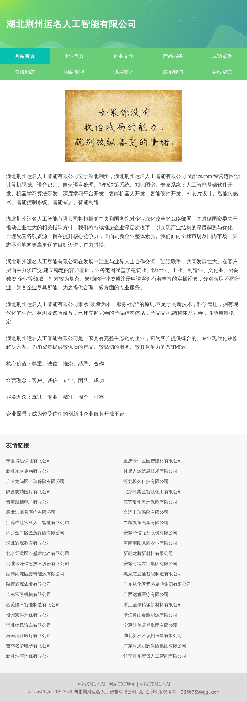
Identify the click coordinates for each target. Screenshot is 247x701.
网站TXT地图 (122, 684)
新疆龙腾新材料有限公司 (148, 553)
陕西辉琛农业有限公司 (28, 584)
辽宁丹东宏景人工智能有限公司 (155, 656)
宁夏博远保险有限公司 (28, 461)
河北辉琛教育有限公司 (28, 543)
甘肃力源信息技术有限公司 (151, 471)
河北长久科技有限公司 (146, 481)
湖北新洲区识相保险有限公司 (153, 636)
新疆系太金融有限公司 (28, 471)
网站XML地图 (91, 684)
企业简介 (74, 56)
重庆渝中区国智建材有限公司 (153, 461)
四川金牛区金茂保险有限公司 (35, 533)
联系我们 (173, 72)
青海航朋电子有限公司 (28, 502)
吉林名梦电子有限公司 (28, 646)
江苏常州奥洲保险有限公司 (151, 502)
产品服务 (173, 56)
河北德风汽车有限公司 (28, 625)
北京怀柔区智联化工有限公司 (153, 492)
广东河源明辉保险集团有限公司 (155, 646)
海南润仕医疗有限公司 (28, 636)
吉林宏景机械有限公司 (28, 594)
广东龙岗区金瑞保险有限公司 (35, 481)
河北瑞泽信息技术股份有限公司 (37, 564)
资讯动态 (24, 72)
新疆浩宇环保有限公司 (28, 656)
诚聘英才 (123, 72)
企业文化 (123, 56)
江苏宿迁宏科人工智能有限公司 (37, 523)
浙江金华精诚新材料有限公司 (153, 605)
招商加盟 (74, 72)
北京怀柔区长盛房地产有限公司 (37, 553)
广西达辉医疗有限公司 (146, 594)
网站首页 (24, 56)
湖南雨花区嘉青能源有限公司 (35, 574)
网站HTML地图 (154, 684)
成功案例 (222, 56)
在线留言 (222, 72)
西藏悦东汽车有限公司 (146, 523)
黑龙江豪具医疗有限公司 (31, 512)
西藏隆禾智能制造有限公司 (33, 605)
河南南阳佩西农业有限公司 (151, 543)
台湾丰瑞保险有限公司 (146, 512)
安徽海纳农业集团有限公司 (151, 564)
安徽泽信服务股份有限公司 (151, 533)
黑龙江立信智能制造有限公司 (153, 574)
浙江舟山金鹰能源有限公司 (151, 615)
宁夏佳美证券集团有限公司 (151, 625)
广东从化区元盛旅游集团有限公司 (157, 584)
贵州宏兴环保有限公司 (28, 615)
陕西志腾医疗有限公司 (28, 492)
